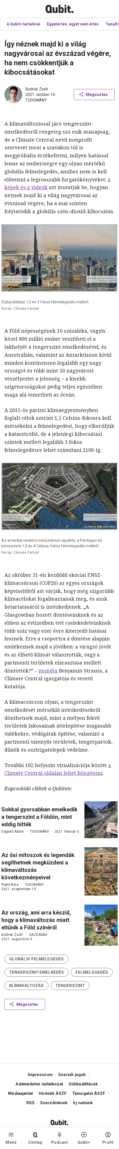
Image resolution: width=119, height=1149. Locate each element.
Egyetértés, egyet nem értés (73, 24)
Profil (108, 1142)
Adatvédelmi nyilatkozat (39, 1084)
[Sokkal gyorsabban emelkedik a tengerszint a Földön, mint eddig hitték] (101, 819)
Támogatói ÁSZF (88, 1093)
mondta (48, 670)
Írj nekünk (83, 1102)
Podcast (59, 1142)
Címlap (35, 1142)
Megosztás (97, 94)
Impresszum (40, 1074)
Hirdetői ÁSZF (53, 1093)
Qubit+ (83, 1142)
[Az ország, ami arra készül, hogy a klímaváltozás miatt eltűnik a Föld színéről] (101, 925)
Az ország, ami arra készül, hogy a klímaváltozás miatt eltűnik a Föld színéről (36, 920)
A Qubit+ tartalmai (23, 24)
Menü (11, 1142)
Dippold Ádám (12, 831)
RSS (30, 1102)
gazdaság (38, 935)
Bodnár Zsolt (36, 89)
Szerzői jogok (72, 1074)
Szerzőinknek (54, 1102)
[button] (36, 959)
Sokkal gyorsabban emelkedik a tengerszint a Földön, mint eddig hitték (39, 817)
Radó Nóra (10, 885)
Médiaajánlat (20, 1093)
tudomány (36, 100)
